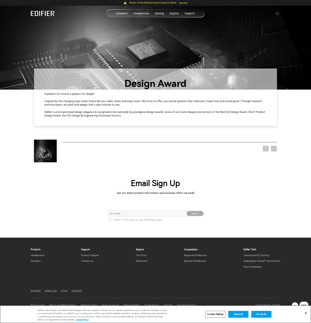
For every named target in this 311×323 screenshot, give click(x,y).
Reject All (238, 314)
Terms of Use (136, 219)
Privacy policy (38, 305)
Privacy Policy (155, 219)
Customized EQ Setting (256, 255)
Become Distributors (195, 261)
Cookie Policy (82, 319)
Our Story (141, 255)
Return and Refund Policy (62, 305)
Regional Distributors (195, 255)
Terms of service (110, 305)
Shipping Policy (132, 305)
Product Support (90, 255)
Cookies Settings (215, 314)
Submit (195, 213)
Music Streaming (252, 266)
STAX (64, 291)
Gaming (159, 13)
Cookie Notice (151, 305)
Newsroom (141, 261)
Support (190, 13)
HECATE (77, 291)
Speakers (122, 13)
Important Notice (186, 305)
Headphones (141, 13)
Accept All (261, 314)
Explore (174, 13)
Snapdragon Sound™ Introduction (262, 261)
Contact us (87, 261)
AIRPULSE (51, 291)
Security (168, 305)
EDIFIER (36, 291)
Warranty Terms (89, 305)
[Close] (305, 313)
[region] (155, 314)
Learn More (183, 3)
